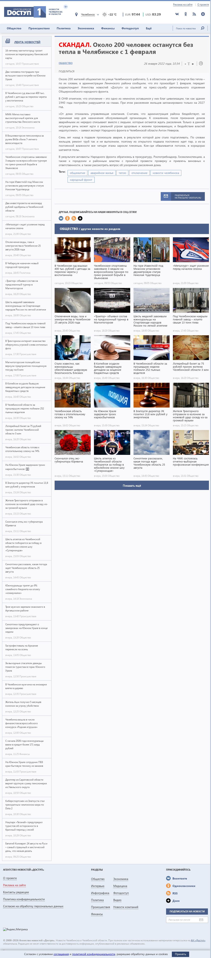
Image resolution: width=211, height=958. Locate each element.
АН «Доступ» (198, 940)
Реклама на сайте (182, 4)
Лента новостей (27, 42)
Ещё (149, 28)
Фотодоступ (130, 28)
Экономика (86, 28)
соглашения (61, 954)
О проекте (203, 4)
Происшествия (39, 28)
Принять (180, 954)
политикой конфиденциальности (93, 954)
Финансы (108, 28)
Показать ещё (132, 485)
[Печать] (201, 64)
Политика (64, 28)
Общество (14, 28)
